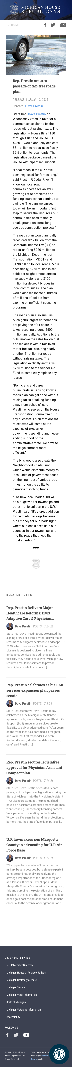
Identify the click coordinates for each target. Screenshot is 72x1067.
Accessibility (13, 1017)
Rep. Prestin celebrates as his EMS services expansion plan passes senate (35, 690)
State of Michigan (16, 1002)
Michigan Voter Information (21, 994)
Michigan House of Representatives (26, 972)
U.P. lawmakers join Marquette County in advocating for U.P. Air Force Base (34, 845)
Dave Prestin (34, 106)
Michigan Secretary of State (21, 980)
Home (15, 25)
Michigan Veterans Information (23, 1009)
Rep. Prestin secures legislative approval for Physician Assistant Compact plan (34, 767)
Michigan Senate (15, 987)
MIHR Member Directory (19, 965)
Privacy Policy (47, 1055)
